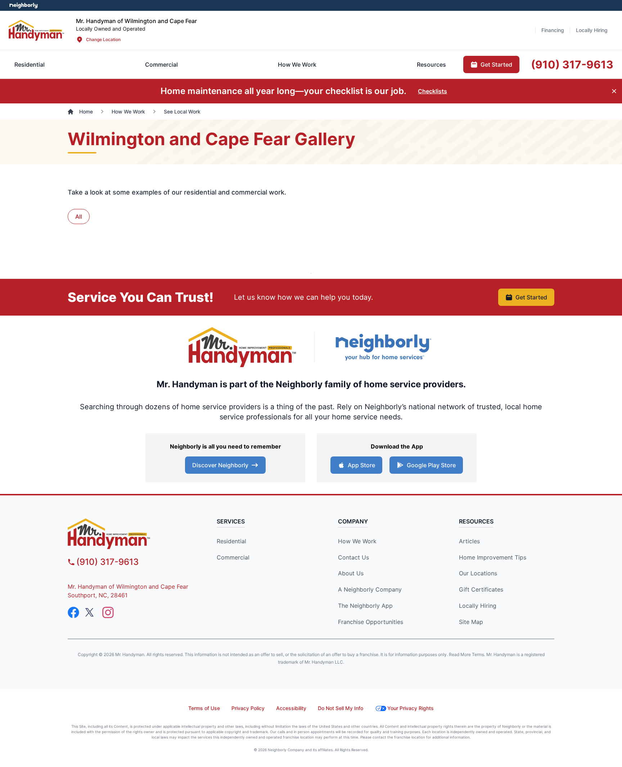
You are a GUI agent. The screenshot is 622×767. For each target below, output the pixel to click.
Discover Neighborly (220, 465)
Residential (231, 541)
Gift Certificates (481, 589)
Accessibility (291, 708)
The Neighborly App (365, 605)
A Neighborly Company (370, 589)
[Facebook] (73, 612)
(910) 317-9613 (107, 562)
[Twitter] (90, 612)
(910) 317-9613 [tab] (572, 64)
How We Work (357, 541)
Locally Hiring (477, 605)
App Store (361, 465)
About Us (351, 573)
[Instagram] (108, 612)
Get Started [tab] (496, 64)
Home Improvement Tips (492, 557)
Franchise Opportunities (370, 621)
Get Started (531, 297)
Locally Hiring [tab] (592, 30)
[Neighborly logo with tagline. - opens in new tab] (383, 347)
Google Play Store (431, 465)
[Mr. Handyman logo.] (243, 347)
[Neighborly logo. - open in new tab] (24, 5)
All (78, 216)
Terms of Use (204, 708)
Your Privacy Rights (410, 708)
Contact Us (353, 557)
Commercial (233, 557)
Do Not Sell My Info (340, 708)
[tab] (161, 64)
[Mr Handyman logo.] (36, 30)
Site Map (471, 621)
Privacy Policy (248, 708)
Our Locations (478, 573)
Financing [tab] (552, 30)
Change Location (103, 39)
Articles (469, 541)
